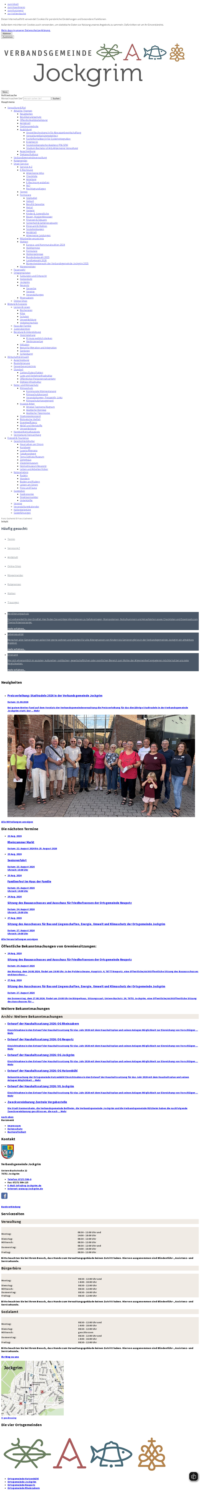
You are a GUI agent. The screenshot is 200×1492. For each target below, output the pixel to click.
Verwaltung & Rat (17, 107)
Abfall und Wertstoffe (31, 425)
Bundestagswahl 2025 (37, 257)
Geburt (30, 201)
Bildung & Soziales (17, 303)
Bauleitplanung (22, 363)
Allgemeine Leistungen (38, 235)
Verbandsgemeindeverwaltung (30, 157)
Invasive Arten (27, 403)
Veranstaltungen (35, 294)
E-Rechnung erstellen (37, 182)
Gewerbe (31, 288)
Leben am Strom (29, 484)
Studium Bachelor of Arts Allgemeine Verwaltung (52, 148)
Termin (24, 191)
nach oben (7, 1116)
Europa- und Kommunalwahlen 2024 (45, 244)
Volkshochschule (29, 322)
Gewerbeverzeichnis (25, 366)
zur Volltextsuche (17, 13)
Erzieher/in (32, 141)
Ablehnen (6, 33)
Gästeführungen (22, 512)
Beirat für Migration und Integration (38, 347)
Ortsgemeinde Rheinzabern (24, 1488)
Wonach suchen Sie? (12, 98)
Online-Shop (20, 300)
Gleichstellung (27, 335)
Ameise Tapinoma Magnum (40, 406)
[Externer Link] (100, 1196)
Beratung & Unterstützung (27, 331)
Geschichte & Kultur (24, 441)
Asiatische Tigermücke (38, 413)
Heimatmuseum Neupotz (33, 466)
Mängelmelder (28, 266)
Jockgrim (25, 282)
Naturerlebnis (21, 472)
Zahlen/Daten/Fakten (31, 372)
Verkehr (30, 210)
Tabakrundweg (28, 453)
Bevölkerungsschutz (30, 116)
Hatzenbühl (26, 279)
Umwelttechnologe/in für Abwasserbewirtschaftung (53, 132)
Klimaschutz (26, 388)
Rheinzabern (27, 297)
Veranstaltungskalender (26, 506)
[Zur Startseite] (95, 88)
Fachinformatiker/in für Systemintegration (48, 138)
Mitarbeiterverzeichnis (32, 238)
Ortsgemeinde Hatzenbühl (23, 1478)
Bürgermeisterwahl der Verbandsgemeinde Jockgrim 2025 (57, 263)
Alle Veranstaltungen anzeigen (19, 939)
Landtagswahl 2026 (36, 260)
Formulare (25, 194)
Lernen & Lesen (22, 307)
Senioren (25, 350)
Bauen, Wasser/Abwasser (39, 216)
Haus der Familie (22, 325)
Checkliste (31, 176)
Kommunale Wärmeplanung (41, 391)
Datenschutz (15, 1128)
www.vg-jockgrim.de (25, 1188)
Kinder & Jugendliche (37, 213)
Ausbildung (26, 129)
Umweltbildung (28, 319)
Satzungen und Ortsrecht (33, 275)
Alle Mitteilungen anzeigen (17, 821)
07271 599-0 (19, 1179)
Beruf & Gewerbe (35, 204)
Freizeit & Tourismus (18, 437)
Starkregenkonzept (30, 416)
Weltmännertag (34, 341)
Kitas (22, 313)
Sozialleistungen (35, 229)
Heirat (29, 207)
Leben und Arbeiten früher (34, 469)
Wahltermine (33, 247)
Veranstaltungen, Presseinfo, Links (44, 397)
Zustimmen (7, 37)
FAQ (28, 185)
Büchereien (26, 310)
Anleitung (31, 179)
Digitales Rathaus (29, 154)
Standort (18, 369)
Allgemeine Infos (35, 173)
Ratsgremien (20, 160)
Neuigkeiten (26, 113)
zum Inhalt (13, 4)
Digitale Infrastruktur (30, 381)
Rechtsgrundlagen (36, 188)
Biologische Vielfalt (30, 419)
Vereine (30, 291)
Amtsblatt (25, 123)
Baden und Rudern (30, 481)
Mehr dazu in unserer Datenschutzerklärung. (25, 30)
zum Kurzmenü (15, 10)
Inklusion (24, 344)
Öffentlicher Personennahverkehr (38, 378)
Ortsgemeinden (22, 272)
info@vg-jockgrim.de (24, 1185)
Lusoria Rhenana (29, 450)
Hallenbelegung (22, 509)
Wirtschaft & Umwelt (18, 356)
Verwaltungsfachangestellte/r (42, 135)
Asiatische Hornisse (36, 409)
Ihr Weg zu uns (10, 1356)
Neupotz (24, 285)
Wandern (25, 478)
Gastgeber (19, 490)
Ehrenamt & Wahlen (36, 226)
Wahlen (24, 241)
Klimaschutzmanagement (40, 400)
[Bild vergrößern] (100, 1452)
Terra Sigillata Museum (32, 456)
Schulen (24, 316)
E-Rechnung (26, 169)
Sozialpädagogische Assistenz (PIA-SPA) (47, 144)
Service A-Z (26, 166)
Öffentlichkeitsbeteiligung (34, 120)
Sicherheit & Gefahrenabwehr (42, 222)
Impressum (14, 1125)
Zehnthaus (25, 459)
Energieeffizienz (28, 422)
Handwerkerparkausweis (27, 431)
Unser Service (21, 163)
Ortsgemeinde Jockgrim (22, 1481)
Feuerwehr (19, 269)
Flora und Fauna (28, 487)
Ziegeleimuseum (29, 462)
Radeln (24, 475)
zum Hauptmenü (16, 7)
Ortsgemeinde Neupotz (21, 1484)
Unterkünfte (26, 500)
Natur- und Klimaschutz (26, 384)
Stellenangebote (29, 126)
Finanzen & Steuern (36, 219)
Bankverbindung (10, 1206)
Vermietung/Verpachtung (27, 434)
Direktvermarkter (29, 497)
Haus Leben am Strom (31, 444)
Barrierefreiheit (17, 1131)
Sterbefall (31, 197)
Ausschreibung (27, 151)
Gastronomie (27, 494)
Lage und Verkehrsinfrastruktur (36, 375)
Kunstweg (25, 447)
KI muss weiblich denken (39, 338)
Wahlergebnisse (34, 254)
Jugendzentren (22, 328)
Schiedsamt (26, 353)
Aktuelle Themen (23, 110)
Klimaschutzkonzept (37, 394)
